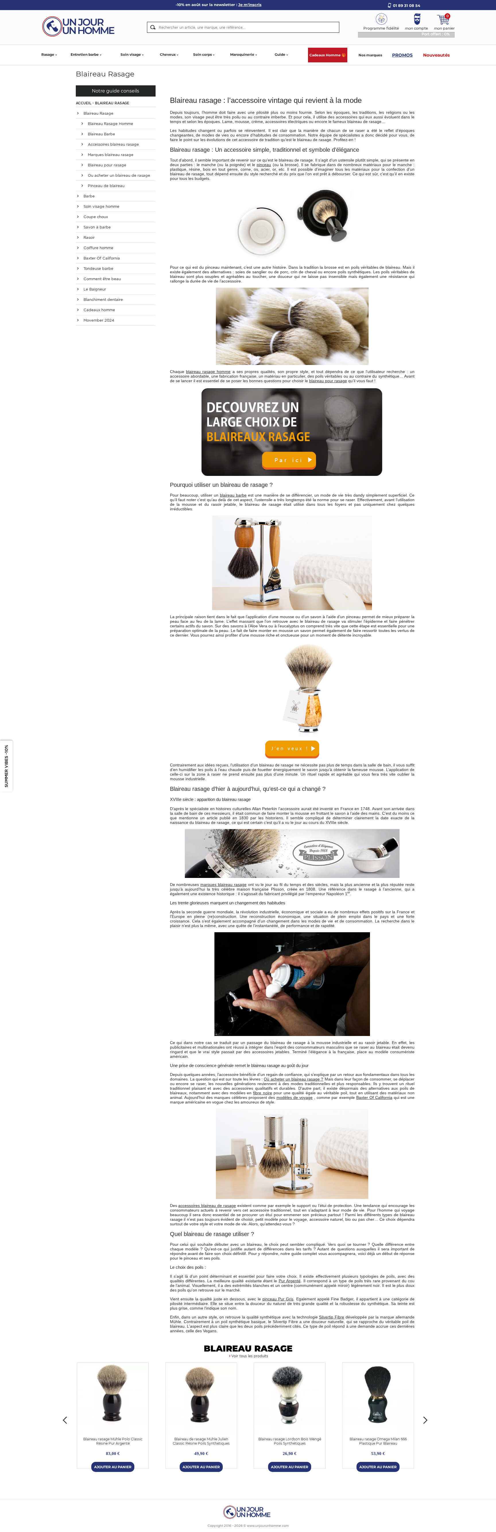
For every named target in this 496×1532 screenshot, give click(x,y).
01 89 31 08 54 (406, 5)
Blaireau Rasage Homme (110, 124)
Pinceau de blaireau (106, 186)
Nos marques (370, 55)
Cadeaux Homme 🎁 (327, 55)
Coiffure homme (97, 248)
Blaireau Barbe (101, 134)
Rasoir (88, 237)
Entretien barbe (85, 54)
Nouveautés (436, 55)
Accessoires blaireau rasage (113, 144)
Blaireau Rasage (97, 113)
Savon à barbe (96, 227)
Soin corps (202, 54)
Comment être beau (101, 279)
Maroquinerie (242, 54)
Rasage (47, 54)
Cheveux (168, 54)
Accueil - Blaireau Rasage (102, 103)
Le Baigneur (94, 289)
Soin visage (131, 54)
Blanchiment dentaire (102, 299)
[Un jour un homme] (248, 1512)
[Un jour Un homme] (80, 26)
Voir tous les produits (249, 1356)
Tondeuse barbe (97, 268)
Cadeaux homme (98, 310)
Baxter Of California (101, 258)
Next (425, 1420)
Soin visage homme (100, 206)
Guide (280, 54)
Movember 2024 (98, 320)
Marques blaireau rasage (110, 155)
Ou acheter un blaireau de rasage (118, 175)
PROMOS (402, 55)
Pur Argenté (290, 1281)
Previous (65, 1420)
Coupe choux (95, 217)
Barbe (88, 196)
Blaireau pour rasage (106, 165)
